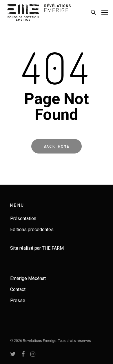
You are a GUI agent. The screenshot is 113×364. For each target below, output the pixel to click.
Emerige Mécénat (28, 278)
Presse (17, 300)
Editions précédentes (32, 229)
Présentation (23, 218)
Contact (17, 289)
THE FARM (53, 248)
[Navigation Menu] (104, 12)
